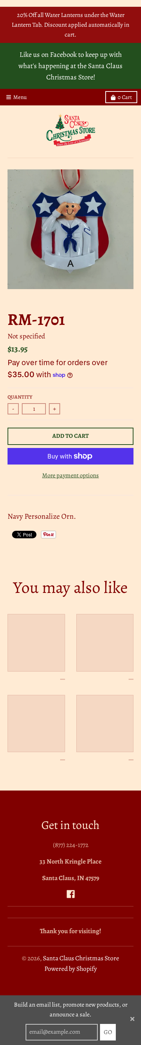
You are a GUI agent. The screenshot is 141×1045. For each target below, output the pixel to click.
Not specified (26, 336)
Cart (125, 97)
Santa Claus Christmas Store (81, 958)
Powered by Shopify (70, 968)
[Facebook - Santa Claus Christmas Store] (70, 894)
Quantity (20, 397)
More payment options (70, 475)
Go (108, 1032)
